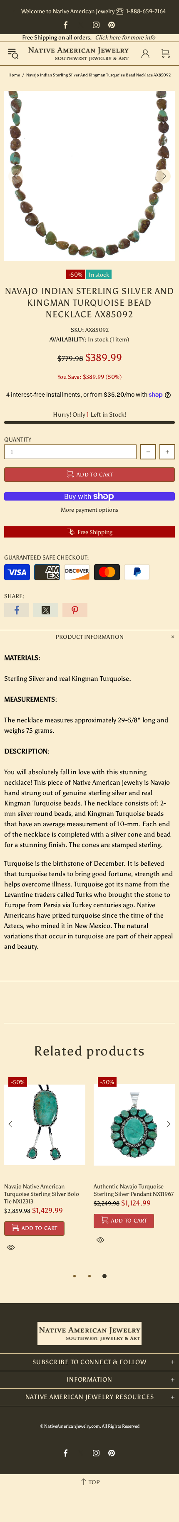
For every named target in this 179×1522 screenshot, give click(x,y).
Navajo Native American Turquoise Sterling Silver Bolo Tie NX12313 (41, 1194)
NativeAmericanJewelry (78, 53)
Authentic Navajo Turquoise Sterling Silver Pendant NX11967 (134, 1190)
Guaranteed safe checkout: (46, 557)
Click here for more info (125, 37)
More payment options (89, 509)
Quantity (17, 439)
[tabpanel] (45, 1172)
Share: (14, 596)
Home (14, 75)
